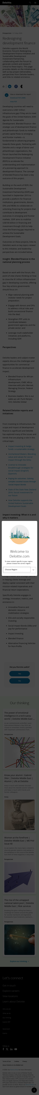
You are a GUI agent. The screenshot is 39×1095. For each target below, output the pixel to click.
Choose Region (11, 569)
